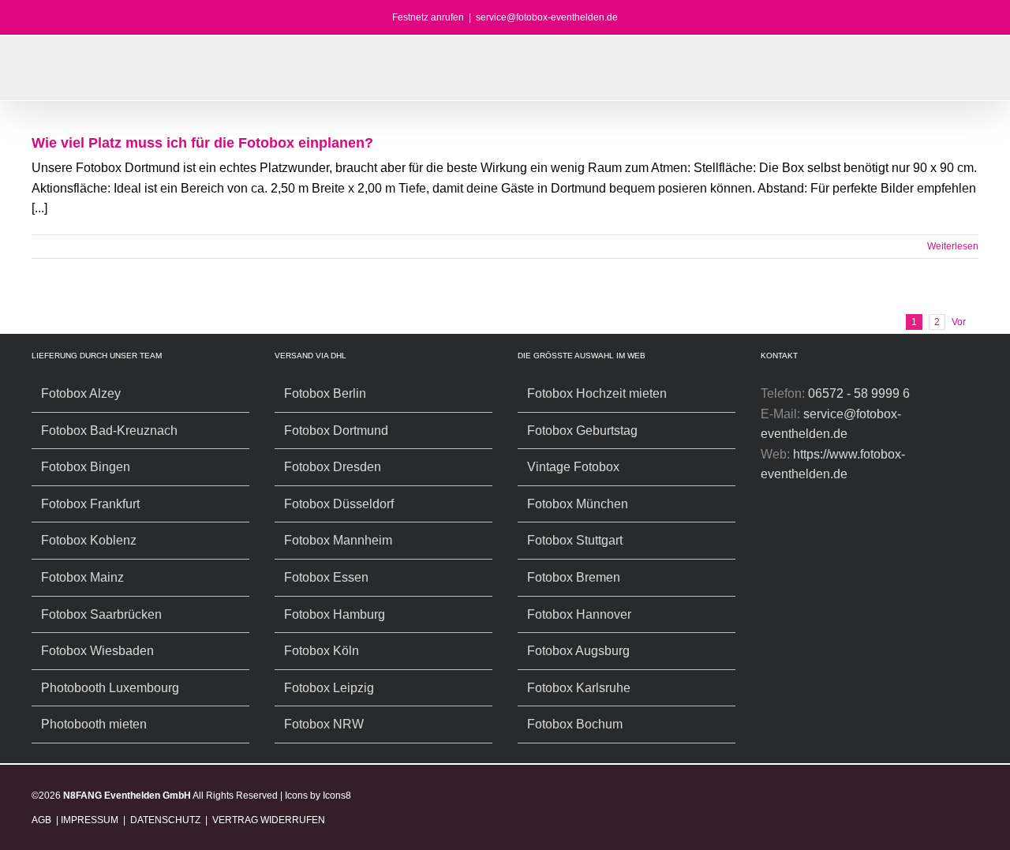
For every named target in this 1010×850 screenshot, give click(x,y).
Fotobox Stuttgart (575, 540)
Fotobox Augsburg (578, 650)
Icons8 (337, 795)
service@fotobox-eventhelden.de (547, 17)
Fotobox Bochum (575, 724)
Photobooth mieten (94, 724)
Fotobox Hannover (579, 614)
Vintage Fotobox (573, 467)
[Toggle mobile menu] (980, 76)
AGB (43, 820)
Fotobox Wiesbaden (97, 650)
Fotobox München (577, 504)
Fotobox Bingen (85, 467)
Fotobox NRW (324, 724)
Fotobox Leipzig (329, 688)
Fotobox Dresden (332, 467)
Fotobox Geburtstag (582, 430)
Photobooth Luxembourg (110, 688)
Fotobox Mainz (82, 577)
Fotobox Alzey (81, 393)
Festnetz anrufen (428, 17)
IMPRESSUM (89, 820)
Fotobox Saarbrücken (101, 614)
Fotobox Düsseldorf (339, 504)
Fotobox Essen (326, 577)
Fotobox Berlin (325, 393)
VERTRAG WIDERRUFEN (268, 820)
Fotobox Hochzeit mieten (597, 393)
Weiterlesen (952, 246)
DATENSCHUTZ (165, 820)
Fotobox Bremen (573, 577)
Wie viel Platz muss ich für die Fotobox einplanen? (202, 143)
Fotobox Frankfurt (90, 504)
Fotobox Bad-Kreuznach (109, 430)
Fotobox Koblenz (89, 540)
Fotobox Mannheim (338, 540)
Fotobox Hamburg (334, 614)
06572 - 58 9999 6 (859, 393)
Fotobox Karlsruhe (578, 688)
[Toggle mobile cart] (951, 76)
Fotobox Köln (321, 650)
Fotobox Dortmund (336, 430)
